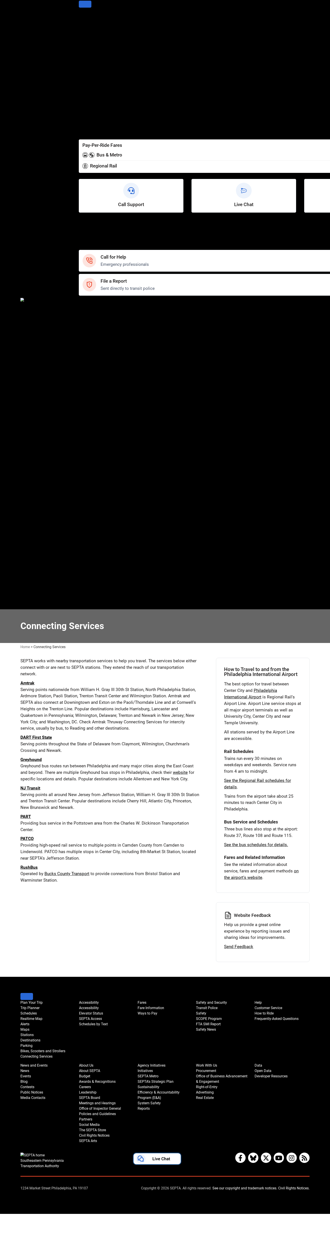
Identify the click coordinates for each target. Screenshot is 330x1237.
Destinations (90, 59)
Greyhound (31, 759)
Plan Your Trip (91, 16)
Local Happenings (95, 388)
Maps (84, 47)
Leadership (89, 436)
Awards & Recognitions (99, 424)
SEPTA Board (90, 442)
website (180, 772)
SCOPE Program (93, 321)
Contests (87, 394)
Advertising (89, 582)
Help (83, 222)
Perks (84, 132)
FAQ (82, 240)
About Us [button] (86, 1065)
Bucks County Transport (66, 873)
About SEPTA (91, 412)
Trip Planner (89, 22)
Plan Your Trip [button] (31, 1002)
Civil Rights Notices (96, 485)
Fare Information (94, 119)
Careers (86, 430)
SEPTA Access (92, 101)
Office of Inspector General (102, 454)
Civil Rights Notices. (294, 1188)
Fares (84, 113)
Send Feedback (238, 946)
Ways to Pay (90, 125)
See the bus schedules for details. (256, 844)
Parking (85, 65)
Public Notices (91, 363)
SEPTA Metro (91, 509)
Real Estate (89, 588)
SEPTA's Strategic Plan (99, 515)
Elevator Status (91, 1013)
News (84, 345)
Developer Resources (98, 606)
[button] (157, 1160)
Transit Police (91, 309)
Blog (83, 357)
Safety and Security (96, 303)
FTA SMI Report (93, 327)
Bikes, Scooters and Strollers (104, 71)
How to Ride (89, 234)
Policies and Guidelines (99, 460)
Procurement (90, 557)
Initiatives (87, 503)
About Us (87, 406)
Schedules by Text (95, 107)
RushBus (29, 867)
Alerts (84, 41)
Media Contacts (93, 370)
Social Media (90, 473)
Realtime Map (91, 35)
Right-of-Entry (91, 576)
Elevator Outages (94, 95)
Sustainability (91, 521)
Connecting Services (97, 77)
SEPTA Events (91, 382)
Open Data (88, 600)
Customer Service (95, 228)
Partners (86, 466)
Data (83, 594)
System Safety (92, 539)
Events (25, 1076)
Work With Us (91, 551)
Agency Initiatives (94, 497)
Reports (86, 545)
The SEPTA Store (94, 479)
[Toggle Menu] (85, 4)
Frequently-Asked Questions (277, 1019)
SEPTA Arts (89, 491)
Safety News (90, 333)
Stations (86, 53)
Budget (85, 418)
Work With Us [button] (206, 1065)
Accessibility (90, 89)
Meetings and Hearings (99, 448)
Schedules (88, 28)
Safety (84, 246)
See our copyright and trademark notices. (244, 1188)
